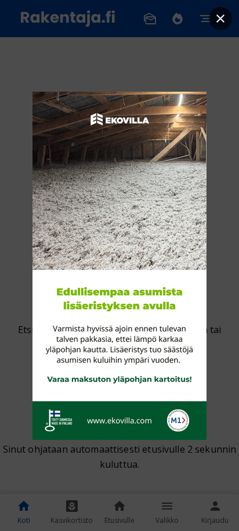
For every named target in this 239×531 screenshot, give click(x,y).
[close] (220, 18)
